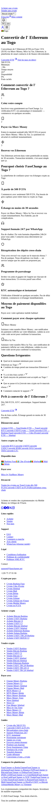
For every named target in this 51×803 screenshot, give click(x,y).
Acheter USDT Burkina (17, 618)
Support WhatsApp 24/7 (17, 733)
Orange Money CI (14, 683)
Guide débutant (13, 754)
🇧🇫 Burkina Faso (8, 461)
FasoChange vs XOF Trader (23, 777)
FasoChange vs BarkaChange (14, 767)
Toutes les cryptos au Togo (12, 485)
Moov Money (18, 474)
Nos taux (10, 524)
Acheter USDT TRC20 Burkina (20, 635)
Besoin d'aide (7, 14)
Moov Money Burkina (16, 695)
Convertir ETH (7, 60)
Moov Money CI (14, 710)
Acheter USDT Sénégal (17, 628)
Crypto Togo (12, 596)
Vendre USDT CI (14, 653)
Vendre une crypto (9, 10)
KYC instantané (13, 735)
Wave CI (10, 703)
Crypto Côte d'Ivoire (15, 586)
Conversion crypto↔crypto (18, 757)
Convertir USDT (12, 430)
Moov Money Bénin (15, 712)
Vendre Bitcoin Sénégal (17, 660)
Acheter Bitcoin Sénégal (17, 626)
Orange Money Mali (15, 688)
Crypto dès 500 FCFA (16, 725)
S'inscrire (5, 17)
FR (3, 24)
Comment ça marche (15, 539)
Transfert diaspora (14, 752)
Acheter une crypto (9, 8)
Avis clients (11, 541)
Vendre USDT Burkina (17, 648)
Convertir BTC (7, 446)
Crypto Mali (12, 591)
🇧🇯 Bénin (5, 464)
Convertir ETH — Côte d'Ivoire (26, 433)
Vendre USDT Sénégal (16, 658)
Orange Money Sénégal (17, 686)
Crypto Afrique (13, 598)
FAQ (9, 534)
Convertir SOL (26, 448)
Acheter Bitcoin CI (15, 621)
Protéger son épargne (16, 745)
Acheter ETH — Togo (11, 428)
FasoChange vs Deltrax (18, 772)
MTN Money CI (14, 690)
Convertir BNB (13, 448)
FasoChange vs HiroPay (22, 782)
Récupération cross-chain (17, 730)
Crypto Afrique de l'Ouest (18, 601)
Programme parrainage (16, 737)
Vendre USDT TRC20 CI (18, 668)
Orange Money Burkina (17, 681)
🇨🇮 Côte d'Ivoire (23, 461)
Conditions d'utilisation (16, 554)
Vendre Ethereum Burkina (18, 663)
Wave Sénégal (13, 700)
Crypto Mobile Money (16, 603)
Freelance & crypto (15, 749)
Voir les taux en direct (26, 60)
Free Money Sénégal (15, 705)
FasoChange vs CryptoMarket (25, 775)
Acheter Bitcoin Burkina (17, 616)
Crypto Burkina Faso (16, 584)
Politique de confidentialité (18, 557)
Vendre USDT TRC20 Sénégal (20, 670)
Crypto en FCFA (14, 605)
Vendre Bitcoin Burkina (17, 651)
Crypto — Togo (27, 430)
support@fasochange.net (11, 568)
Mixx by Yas (6, 474)
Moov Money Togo (15, 698)
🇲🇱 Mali (44, 461)
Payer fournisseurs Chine (17, 747)
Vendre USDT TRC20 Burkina (20, 665)
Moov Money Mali (15, 715)
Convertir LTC (12, 451)
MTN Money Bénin (15, 693)
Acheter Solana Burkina (17, 633)
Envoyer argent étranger (17, 742)
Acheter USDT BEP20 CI (18, 638)
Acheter (10, 519)
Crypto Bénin (12, 593)
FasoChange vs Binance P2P (21, 770)
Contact (10, 537)
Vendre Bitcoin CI (14, 656)
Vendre (10, 521)
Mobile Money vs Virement (19, 784)
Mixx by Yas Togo (14, 707)
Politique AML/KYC (16, 559)
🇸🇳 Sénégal (35, 461)
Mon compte (16, 17)
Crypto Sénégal (13, 588)
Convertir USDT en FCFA (18, 487)
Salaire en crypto (14, 740)
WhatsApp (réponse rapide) (18, 544)
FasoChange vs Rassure (23, 779)
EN (8, 24)
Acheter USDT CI (14, 623)
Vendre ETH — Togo (30, 428)
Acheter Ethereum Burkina (18, 631)
